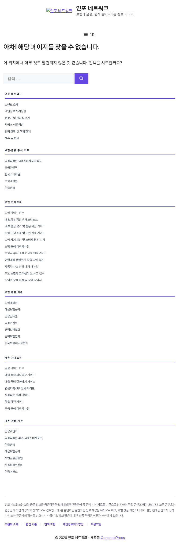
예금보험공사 (12, 309)
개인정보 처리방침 (15, 111)
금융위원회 (11, 167)
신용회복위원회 (14, 465)
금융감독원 (11, 316)
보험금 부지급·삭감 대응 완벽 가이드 (26, 253)
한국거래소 (11, 471)
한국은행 (10, 188)
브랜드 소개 (11, 104)
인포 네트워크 (92, 8)
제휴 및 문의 (12, 138)
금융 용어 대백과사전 (17, 408)
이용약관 (96, 524)
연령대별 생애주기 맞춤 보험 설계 (24, 260)
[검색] (81, 78)
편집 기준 (31, 524)
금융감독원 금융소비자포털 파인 (23, 161)
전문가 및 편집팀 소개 (17, 118)
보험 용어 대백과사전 (17, 246)
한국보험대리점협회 (16, 343)
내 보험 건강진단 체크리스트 (21, 219)
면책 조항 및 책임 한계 (18, 131)
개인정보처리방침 (73, 524)
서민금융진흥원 (14, 458)
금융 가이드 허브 (14, 368)
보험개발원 (11, 181)
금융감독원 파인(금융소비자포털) (24, 438)
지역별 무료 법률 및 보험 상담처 (23, 280)
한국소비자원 (12, 174)
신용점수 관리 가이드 (17, 395)
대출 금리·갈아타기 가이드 (20, 381)
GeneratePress (113, 538)
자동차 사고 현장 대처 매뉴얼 (21, 266)
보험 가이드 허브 (14, 213)
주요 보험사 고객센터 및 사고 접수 (24, 273)
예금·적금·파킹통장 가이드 (20, 375)
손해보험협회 (12, 336)
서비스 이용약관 (14, 124)
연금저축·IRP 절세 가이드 (19, 388)
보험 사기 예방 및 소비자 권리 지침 (25, 240)
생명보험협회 (12, 330)
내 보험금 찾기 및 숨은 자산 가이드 (25, 226)
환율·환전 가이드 (14, 402)
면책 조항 (49, 524)
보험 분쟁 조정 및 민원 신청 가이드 (25, 233)
